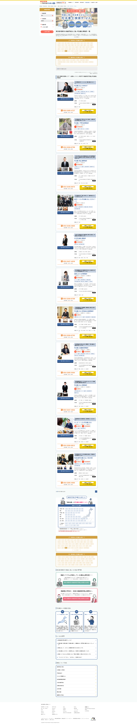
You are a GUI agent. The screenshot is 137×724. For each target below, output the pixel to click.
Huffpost (53, 709)
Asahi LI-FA (76, 711)
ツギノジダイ (76, 709)
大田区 (91, 43)
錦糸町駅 (90, 558)
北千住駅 (59, 564)
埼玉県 (77, 459)
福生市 (69, 547)
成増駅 (92, 562)
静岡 (68, 514)
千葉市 (78, 525)
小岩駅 (69, 564)
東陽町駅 (62, 560)
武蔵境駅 (80, 564)
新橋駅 (92, 556)
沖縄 (85, 520)
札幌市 (77, 523)
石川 (76, 512)
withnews (42, 712)
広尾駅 (71, 558)
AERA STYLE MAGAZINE (67, 712)
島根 (76, 518)
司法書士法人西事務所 (80, 385)
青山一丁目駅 (67, 558)
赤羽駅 (84, 562)
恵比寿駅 (90, 560)
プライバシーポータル (85, 718)
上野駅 (86, 558)
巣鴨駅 (80, 562)
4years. (75, 706)
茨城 (77, 510)
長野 (71, 512)
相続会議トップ (70, 2)
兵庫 (68, 516)
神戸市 (84, 523)
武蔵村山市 (81, 547)
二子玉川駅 (86, 560)
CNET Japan (54, 706)
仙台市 (67, 525)
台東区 (75, 43)
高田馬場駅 (82, 558)
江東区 (82, 43)
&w (43, 708)
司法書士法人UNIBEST (81, 85)
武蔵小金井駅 (89, 564)
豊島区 (82, 424)
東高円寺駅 (70, 562)
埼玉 (72, 510)
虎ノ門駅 (88, 556)
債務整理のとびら (55, 714)
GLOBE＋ (64, 708)
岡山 (68, 518)
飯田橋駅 (74, 556)
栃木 (79, 510)
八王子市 (82, 162)
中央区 (63, 43)
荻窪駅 (66, 562)
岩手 (72, 508)
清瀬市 (63, 547)
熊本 (74, 520)
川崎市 (74, 525)
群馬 (82, 510)
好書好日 (64, 709)
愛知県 (77, 349)
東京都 (77, 87)
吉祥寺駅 (76, 564)
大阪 (66, 516)
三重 (74, 514)
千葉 (74, 510)
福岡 (66, 520)
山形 (79, 508)
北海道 (67, 508)
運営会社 (42, 719)
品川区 (85, 43)
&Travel (46, 708)
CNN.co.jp (53, 708)
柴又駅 (66, 564)
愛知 (66, 514)
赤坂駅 (63, 558)
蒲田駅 (75, 560)
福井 (79, 512)
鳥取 (74, 518)
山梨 (68, 512)
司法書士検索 (87, 2)
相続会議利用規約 (58, 718)
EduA (42, 709)
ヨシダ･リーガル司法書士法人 (83, 422)
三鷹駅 (84, 564)
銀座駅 (82, 556)
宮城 (77, 508)
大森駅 (83, 560)
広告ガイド (47, 719)
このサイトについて (44, 718)
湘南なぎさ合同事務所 (80, 274)
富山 (74, 512)
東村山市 (59, 547)
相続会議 (75, 708)
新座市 (82, 459)
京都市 (87, 523)
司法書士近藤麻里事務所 (81, 348)
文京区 (72, 43)
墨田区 (78, 43)
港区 (65, 43)
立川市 (82, 87)
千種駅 (88, 349)
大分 (76, 520)
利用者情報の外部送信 (76, 718)
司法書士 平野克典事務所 (81, 123)
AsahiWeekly (87, 710)
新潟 (66, 512)
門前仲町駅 (66, 560)
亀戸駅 (59, 560)
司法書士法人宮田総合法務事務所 (83, 311)
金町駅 (63, 564)
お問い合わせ (52, 719)
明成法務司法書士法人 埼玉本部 (83, 458)
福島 (82, 508)
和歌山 (79, 516)
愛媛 (84, 518)
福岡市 (80, 523)
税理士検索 (82, 2)
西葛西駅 (72, 564)
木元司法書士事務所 (80, 238)
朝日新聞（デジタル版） (45, 706)
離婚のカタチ (43, 714)
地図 (94, 104)
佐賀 (68, 520)
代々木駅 (59, 562)
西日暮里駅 (87, 562)
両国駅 (94, 558)
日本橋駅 (78, 556)
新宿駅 (75, 558)
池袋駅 (88, 424)
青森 (69, 508)
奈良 (74, 516)
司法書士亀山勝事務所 (80, 161)
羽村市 (72, 547)
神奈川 (69, 510)
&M (41, 708)
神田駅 (71, 556)
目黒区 (88, 43)
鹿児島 (82, 520)
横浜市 (67, 523)
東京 (66, 510)
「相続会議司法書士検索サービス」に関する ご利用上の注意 (68, 528)
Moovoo (42, 711)
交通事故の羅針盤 (77, 712)
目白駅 (77, 562)
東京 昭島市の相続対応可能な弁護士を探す (76, 582)
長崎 (71, 520)
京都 (71, 516)
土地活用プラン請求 (94, 2)
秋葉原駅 (67, 556)
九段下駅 (63, 556)
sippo (64, 706)
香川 (79, 518)
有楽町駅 (59, 556)
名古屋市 (82, 349)
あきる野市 (76, 547)
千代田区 (59, 43)
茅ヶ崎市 (82, 275)
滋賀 (76, 516)
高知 (86, 518)
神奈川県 (77, 275)
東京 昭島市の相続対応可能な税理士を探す (76, 598)
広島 (66, 518)
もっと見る (76, 53)
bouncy (53, 712)
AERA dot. (53, 711)
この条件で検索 (47, 31)
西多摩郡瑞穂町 (86, 547)
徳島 (81, 518)
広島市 (90, 523)
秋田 (74, 508)
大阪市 (70, 523)
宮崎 (79, 520)
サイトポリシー (51, 718)
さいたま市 (70, 525)
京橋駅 (85, 556)
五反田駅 (71, 560)
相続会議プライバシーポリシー (67, 718)
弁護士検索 (77, 2)
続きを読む (87, 98)
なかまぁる (65, 711)
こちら (80, 529)
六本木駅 (59, 558)
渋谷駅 (63, 562)
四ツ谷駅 (78, 558)
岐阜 (71, 514)
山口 (71, 518)
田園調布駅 (78, 560)
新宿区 (69, 43)
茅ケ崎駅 (88, 275)
